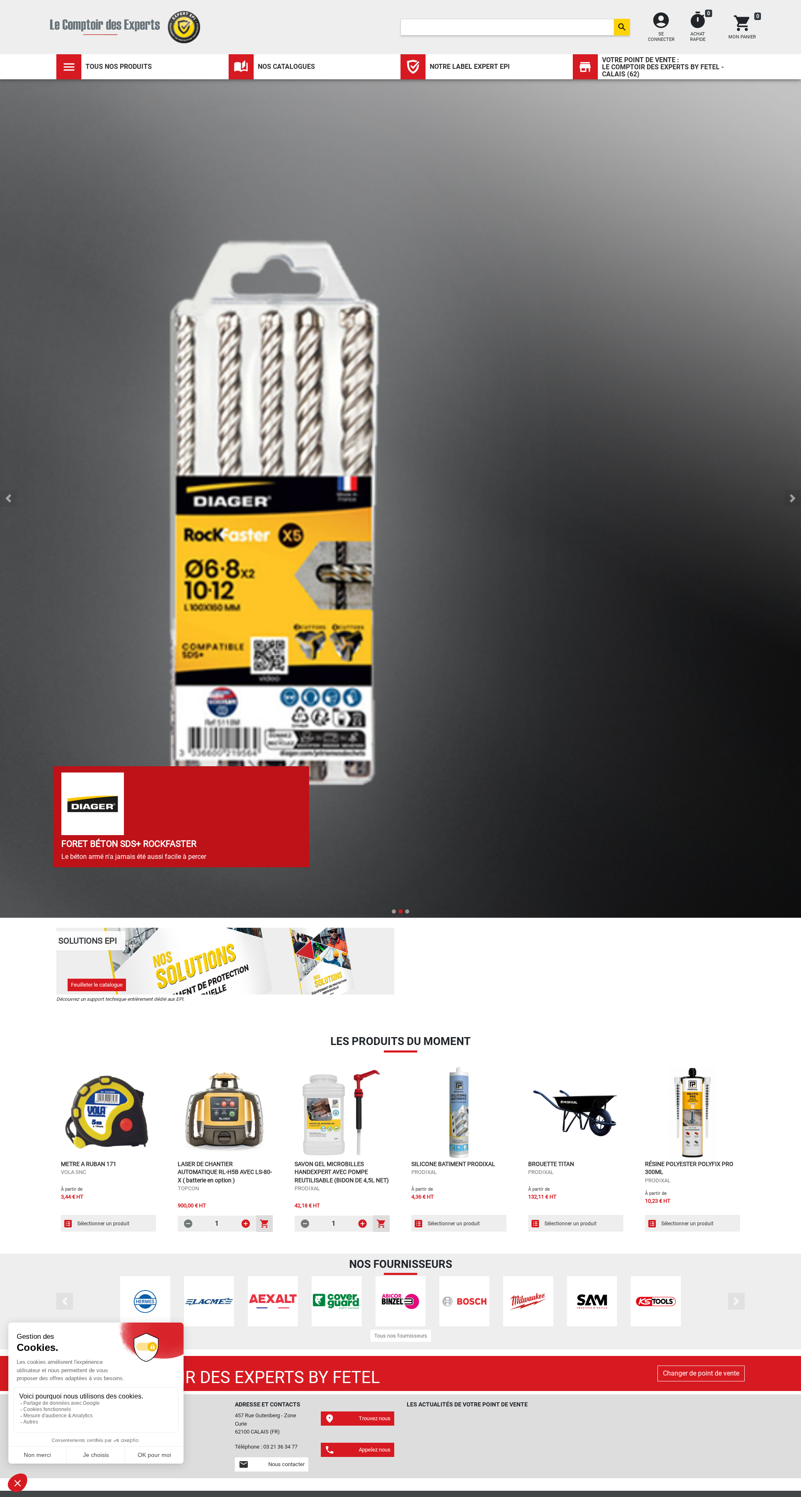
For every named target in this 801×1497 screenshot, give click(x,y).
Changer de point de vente (701, 1373)
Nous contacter (272, 1464)
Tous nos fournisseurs (400, 1336)
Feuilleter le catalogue (97, 985)
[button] (8, 498)
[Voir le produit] (108, 1112)
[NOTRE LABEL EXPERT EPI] (413, 66)
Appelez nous (357, 1450)
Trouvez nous (357, 1419)
